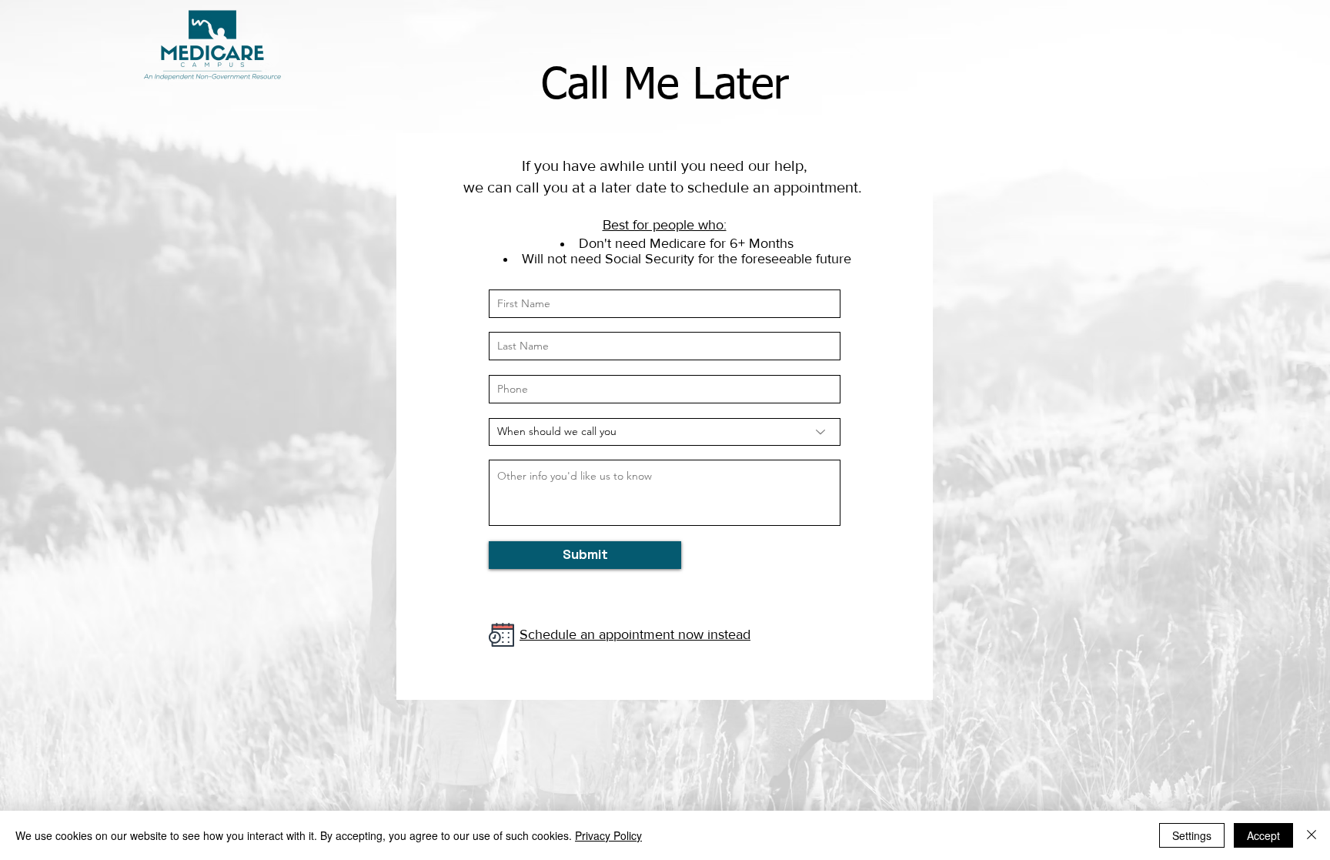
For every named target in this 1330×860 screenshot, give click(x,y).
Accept (1263, 835)
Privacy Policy (608, 835)
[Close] (1311, 835)
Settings (1191, 835)
